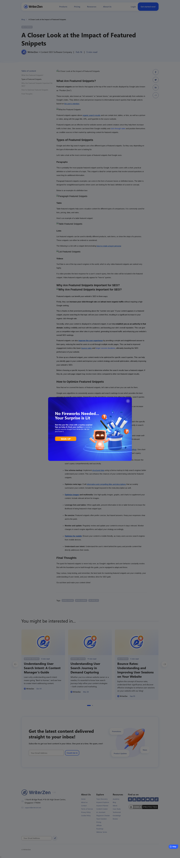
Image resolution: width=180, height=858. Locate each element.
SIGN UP (66, 438)
